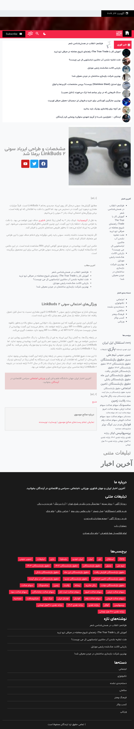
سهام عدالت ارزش (115, 591)
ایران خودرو (127, 349)
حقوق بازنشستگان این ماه (116, 375)
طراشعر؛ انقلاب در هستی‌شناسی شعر (85, 43)
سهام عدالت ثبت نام (123, 413)
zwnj (128, 343)
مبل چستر (98, 511)
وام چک (50, 511)
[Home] (127, 33)
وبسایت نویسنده (47, 422)
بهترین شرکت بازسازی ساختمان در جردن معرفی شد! (96, 76)
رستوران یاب (120, 526)
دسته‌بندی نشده (116, 307)
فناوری (42, 220)
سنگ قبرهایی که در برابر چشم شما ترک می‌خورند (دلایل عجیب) (91, 92)
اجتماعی (120, 299)
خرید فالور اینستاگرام (116, 511)
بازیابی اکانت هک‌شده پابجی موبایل (104, 68)
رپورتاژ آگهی (121, 504)
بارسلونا (119, 349)
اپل (111, 342)
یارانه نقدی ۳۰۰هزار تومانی (50, 605)
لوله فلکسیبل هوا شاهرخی (113, 533)
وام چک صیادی (90, 533)
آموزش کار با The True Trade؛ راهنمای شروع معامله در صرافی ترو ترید (87, 51)
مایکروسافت (126, 429)
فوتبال (127, 424)
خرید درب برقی (44, 504)
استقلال (119, 342)
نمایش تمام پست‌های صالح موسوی (76, 422)
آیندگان (55, 382)
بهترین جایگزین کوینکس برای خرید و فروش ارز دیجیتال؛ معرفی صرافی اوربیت (84, 100)
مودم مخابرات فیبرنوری (95, 518)
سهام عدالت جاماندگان (43, 591)
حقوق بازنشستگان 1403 (38, 565)
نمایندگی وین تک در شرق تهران (83, 504)
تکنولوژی (119, 303)
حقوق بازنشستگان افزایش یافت (118, 369)
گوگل (112, 433)
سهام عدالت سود (114, 416)
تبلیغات (103, 349)
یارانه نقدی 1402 (118, 437)
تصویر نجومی (124, 355)
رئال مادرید (106, 396)
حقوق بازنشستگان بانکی (117, 379)
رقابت (122, 401)
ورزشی (121, 321)
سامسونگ (125, 405)
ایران (105, 342)
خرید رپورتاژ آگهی (118, 518)
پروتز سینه (107, 504)
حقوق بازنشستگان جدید (75, 578)
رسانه (128, 400)
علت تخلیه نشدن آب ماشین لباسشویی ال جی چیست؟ (95, 60)
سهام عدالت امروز (110, 409)
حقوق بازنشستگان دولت (122, 396)
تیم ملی (111, 355)
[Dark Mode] (44, 34)
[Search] (37, 34)
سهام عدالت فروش (115, 598)
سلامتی (120, 310)
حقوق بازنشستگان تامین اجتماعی (108, 578)
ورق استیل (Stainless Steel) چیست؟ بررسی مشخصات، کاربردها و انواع (86, 84)
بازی (112, 349)
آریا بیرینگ (60, 504)
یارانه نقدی (94, 605)
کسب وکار (119, 318)
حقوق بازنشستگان (112, 359)
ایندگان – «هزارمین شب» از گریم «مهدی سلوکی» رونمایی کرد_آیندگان (88, 117)
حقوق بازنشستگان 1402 (119, 364)
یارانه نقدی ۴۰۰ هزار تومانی (111, 611)
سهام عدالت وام (109, 420)
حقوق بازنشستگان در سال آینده (113, 392)
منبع (94, 402)
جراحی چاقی (62, 511)
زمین (114, 400)
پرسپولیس (123, 433)
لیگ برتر (107, 424)
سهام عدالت (112, 405)
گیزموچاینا (82, 220)
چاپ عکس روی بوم (81, 511)
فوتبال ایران (117, 424)
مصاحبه (118, 429)
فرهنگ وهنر (118, 314)
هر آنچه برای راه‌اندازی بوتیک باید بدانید (102, 109)
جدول (128, 360)
